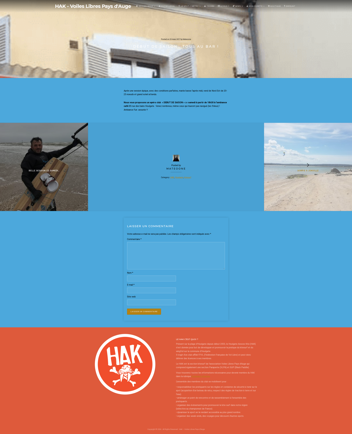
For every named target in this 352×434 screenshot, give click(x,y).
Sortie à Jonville (308, 170)
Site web (131, 296)
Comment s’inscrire (201, 376)
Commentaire (134, 239)
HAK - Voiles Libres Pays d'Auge (93, 6)
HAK (172, 177)
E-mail (130, 284)
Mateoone (176, 168)
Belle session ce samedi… (44, 170)
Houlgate (179, 177)
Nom (130, 273)
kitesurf (187, 177)
